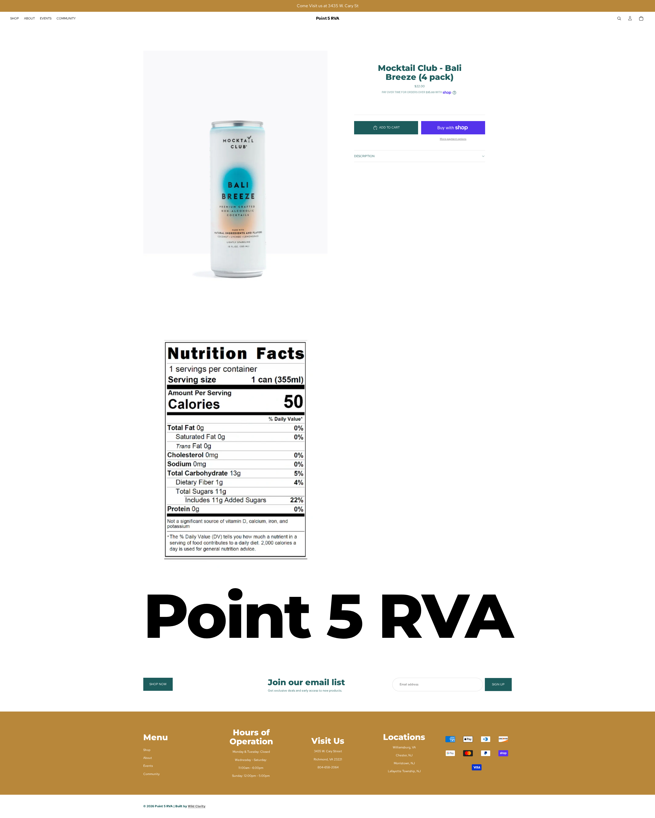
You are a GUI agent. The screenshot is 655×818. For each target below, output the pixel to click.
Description (364, 156)
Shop (146, 750)
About (147, 758)
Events (148, 766)
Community (151, 774)
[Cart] (641, 18)
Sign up (498, 684)
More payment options (453, 139)
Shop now (158, 684)
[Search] (619, 18)
